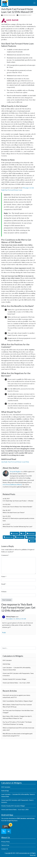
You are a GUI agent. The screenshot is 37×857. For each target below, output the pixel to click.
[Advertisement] (18, 760)
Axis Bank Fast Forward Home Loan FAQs (15, 462)
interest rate (9, 537)
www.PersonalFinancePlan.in (12, 484)
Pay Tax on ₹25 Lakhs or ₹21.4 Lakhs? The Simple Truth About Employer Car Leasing (17, 723)
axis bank (15, 533)
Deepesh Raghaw (9, 15)
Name (3, 576)
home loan (32, 533)
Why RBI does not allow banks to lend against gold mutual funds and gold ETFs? (17, 735)
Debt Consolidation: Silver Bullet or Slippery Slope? (18, 701)
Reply (4, 632)
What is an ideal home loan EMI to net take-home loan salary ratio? (18, 729)
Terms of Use (5, 845)
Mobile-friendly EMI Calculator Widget (14, 679)
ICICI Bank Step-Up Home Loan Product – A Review (18, 501)
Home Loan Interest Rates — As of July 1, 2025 (16, 683)
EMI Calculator (4, 3)
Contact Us (4, 849)
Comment (5, 555)
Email (3, 584)
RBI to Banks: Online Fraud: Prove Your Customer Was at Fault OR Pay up (17, 706)
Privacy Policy (5, 841)
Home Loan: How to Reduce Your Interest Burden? (17, 506)
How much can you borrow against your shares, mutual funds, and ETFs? (16, 696)
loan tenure (20, 537)
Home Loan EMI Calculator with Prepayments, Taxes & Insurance (18, 674)
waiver (33, 541)
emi (23, 533)
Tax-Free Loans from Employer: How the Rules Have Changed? (18, 711)
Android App (6, 664)
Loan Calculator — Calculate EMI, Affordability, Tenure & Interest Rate (17, 669)
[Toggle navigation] (34, 3)
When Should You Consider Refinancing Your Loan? (17, 526)
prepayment (31, 537)
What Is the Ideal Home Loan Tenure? (14, 512)
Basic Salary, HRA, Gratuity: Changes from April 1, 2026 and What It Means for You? (17, 717)
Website (4, 591)
